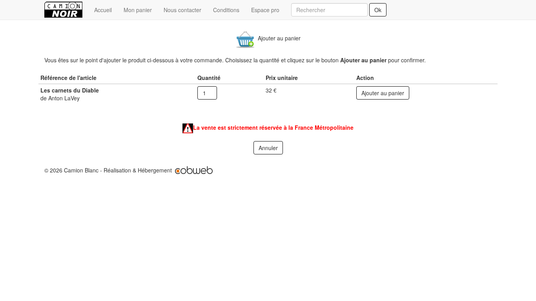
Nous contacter (182, 10)
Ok (377, 10)
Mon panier (138, 10)
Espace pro (265, 10)
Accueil (103, 10)
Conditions (226, 10)
